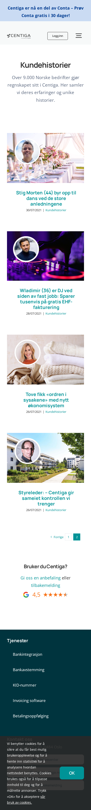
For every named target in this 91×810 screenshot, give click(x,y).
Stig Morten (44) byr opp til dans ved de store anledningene (46, 198)
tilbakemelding (45, 585)
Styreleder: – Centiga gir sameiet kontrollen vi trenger (46, 498)
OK (72, 773)
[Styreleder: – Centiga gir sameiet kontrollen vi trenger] (45, 458)
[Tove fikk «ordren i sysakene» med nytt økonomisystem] (45, 360)
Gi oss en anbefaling (41, 578)
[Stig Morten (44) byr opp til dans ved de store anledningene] (45, 158)
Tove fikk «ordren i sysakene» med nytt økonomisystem (46, 400)
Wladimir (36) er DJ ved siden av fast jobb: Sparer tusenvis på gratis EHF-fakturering (46, 298)
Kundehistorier (56, 210)
